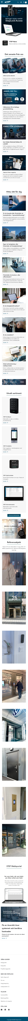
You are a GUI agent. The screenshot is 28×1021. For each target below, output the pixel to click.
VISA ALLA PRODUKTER (14, 515)
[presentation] (14, 965)
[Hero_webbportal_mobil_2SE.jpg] (14, 888)
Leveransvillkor (4, 995)
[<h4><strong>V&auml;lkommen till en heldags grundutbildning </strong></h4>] (14, 106)
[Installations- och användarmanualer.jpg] (14, 382)
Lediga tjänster (4, 986)
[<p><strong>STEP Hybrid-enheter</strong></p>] (14, 469)
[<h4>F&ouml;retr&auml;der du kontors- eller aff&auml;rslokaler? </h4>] (14, 271)
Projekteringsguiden (5, 968)
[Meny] (2, 2)
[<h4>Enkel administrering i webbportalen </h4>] (14, 360)
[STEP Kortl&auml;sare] (14, 411)
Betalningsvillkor (5, 998)
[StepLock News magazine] (14, 168)
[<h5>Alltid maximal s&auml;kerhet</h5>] (14, 73)
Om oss (2, 980)
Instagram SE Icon (9, 1010)
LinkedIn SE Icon (6, 1010)
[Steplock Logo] (7, 2)
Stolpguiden (4, 962)
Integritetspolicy (5, 983)
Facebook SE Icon (2, 1010)
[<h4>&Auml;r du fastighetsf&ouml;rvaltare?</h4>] (14, 301)
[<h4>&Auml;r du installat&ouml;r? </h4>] (14, 331)
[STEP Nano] (14, 43)
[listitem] (14, 963)
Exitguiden (3, 965)
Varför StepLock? (5, 977)
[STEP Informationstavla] (14, 498)
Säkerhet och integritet (6, 1001)
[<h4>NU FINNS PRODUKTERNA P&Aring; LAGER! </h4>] (14, 139)
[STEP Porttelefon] (14, 440)
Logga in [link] (21, 2)
